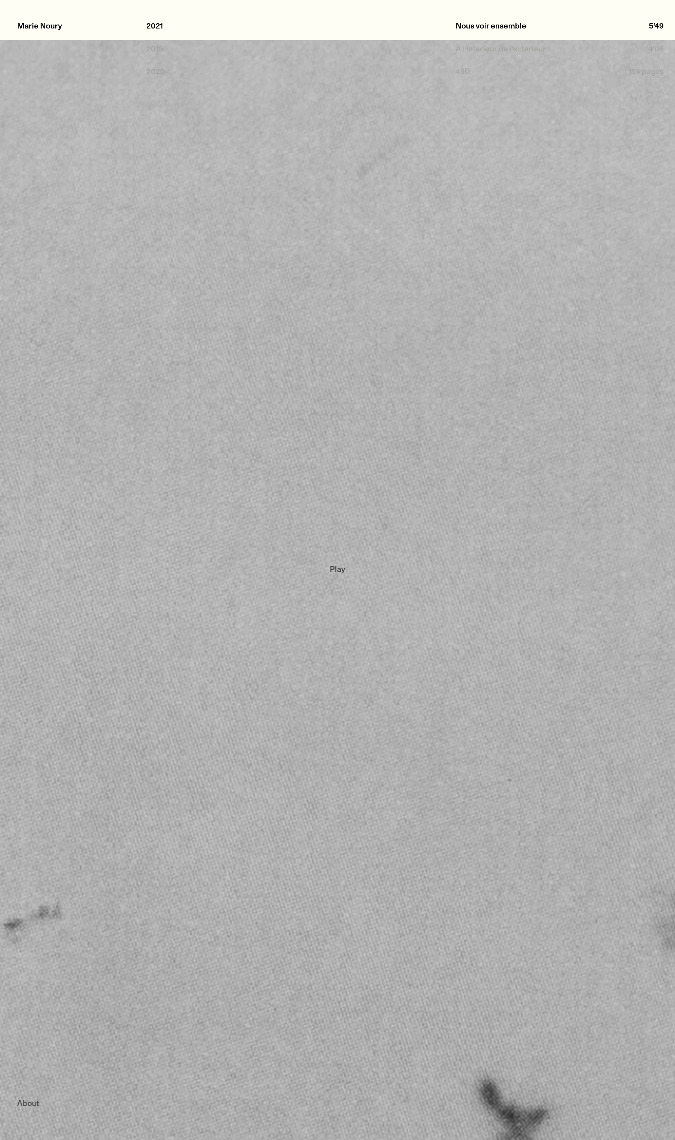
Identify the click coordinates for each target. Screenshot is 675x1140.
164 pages (646, 72)
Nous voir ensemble (491, 26)
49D (463, 72)
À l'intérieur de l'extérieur (501, 49)
